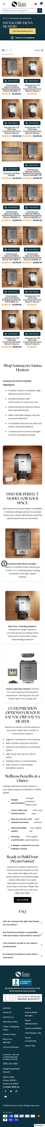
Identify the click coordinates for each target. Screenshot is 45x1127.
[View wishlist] (35, 5)
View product (13, 81)
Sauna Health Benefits (31, 1014)
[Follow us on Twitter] (11, 1091)
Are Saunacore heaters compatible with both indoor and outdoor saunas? (22, 934)
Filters (37, 50)
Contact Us (8, 1017)
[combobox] (20, 10)
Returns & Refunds (7, 1041)
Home (5, 18)
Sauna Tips (30, 1045)
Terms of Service (11, 1047)
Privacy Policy (9, 1034)
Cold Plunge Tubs (33, 1033)
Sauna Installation (33, 1028)
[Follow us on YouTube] (5, 1096)
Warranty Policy (10, 1021)
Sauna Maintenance (31, 1022)
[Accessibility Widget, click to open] (4, 564)
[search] (39, 10)
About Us (7, 1012)
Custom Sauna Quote (22, 31)
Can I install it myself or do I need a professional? (20, 945)
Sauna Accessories (30, 1039)
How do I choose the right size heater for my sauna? (21, 923)
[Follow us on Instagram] (16, 1091)
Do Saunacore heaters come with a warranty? (20, 956)
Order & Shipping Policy (11, 1028)
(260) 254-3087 (22, 893)
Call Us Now (22, 900)
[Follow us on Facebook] (5, 1091)
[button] (3, 50)
